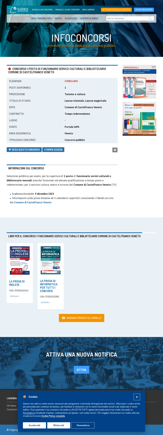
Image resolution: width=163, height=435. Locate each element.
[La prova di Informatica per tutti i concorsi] (50, 260)
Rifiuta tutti (58, 425)
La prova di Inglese (17, 283)
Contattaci (12, 409)
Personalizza (83, 425)
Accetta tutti (34, 425)
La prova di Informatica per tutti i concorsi (48, 286)
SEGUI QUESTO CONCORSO (25, 149)
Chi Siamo (11, 405)
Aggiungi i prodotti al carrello (84, 317)
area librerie (88, 9)
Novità (58, 18)
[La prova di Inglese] (20, 260)
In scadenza (71, 18)
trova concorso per (40, 18)
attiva (81, 370)
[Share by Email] (114, 150)
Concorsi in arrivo (89, 18)
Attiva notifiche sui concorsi (116, 9)
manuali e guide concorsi (67, 9)
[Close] (137, 397)
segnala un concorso (42, 9)
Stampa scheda (53, 149)
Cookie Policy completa (53, 416)
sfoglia (14, 296)
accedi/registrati (143, 9)
